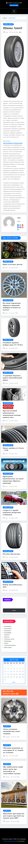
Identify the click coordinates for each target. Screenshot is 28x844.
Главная (4, 18)
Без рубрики (7, 633)
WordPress (6, 841)
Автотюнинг (7, 630)
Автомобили (7, 626)
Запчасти (7, 635)
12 (11, 671)
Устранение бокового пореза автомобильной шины (12, 378)
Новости (6, 637)
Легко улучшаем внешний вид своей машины (11, 731)
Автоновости (8, 628)
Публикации (7, 641)
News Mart (13, 841)
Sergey (7, 737)
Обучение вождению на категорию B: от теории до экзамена (13, 750)
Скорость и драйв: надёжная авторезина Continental (12, 512)
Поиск (7, 599)
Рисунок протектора (11, 554)
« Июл (13, 682)
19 (11, 674)
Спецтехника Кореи (10, 645)
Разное (6, 643)
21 (17, 674)
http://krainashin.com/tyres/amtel (12, 143)
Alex (7, 32)
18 (8, 674)
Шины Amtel (12, 18)
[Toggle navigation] (14, 11)
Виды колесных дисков (12, 264)
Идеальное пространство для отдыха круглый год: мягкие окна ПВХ (13, 816)
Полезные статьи (9, 639)
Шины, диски (8, 647)
